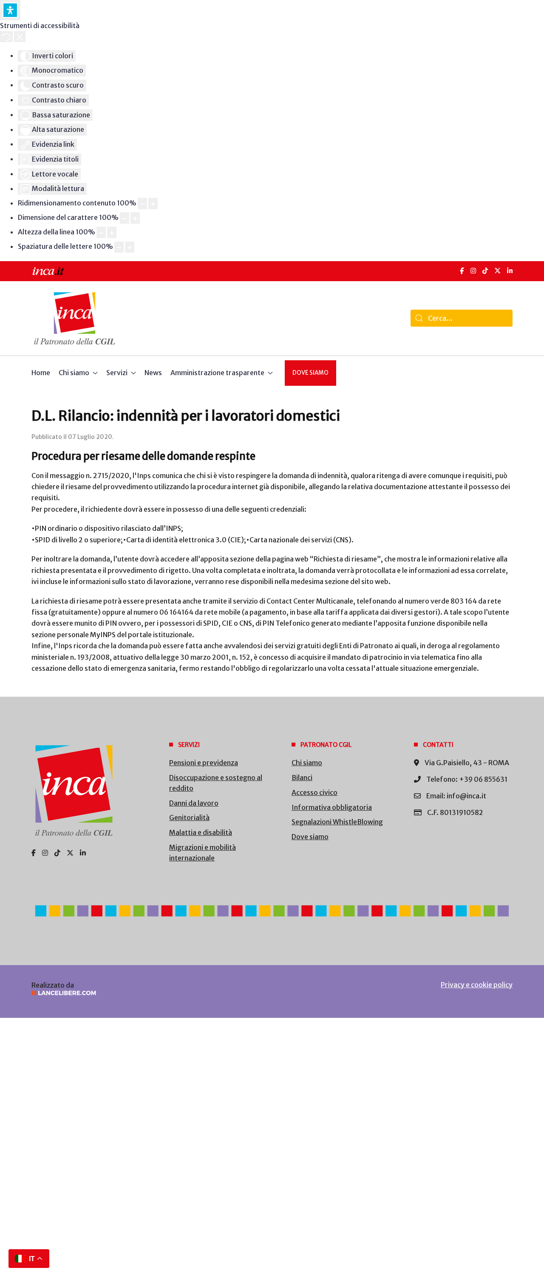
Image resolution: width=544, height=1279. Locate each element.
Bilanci (302, 777)
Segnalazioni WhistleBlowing (337, 822)
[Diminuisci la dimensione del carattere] (124, 218)
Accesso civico (314, 792)
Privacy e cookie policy (477, 984)
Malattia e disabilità (200, 832)
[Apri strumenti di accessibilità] (10, 10)
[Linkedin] (83, 853)
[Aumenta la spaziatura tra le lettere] (129, 247)
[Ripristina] (6, 36)
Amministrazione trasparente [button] (217, 372)
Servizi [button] (117, 372)
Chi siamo (307, 762)
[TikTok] (485, 271)
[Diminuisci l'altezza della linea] (101, 232)
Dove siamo (310, 372)
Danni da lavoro (193, 803)
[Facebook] (462, 271)
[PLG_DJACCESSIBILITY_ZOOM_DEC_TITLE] (142, 203)
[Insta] (45, 853)
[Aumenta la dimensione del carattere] (135, 218)
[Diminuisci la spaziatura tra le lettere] (119, 247)
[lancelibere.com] (144, 993)
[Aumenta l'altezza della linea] (111, 232)
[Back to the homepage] (74, 318)
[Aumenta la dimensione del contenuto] (153, 203)
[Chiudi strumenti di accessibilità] (20, 36)
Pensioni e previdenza (203, 762)
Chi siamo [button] (74, 372)
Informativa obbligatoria (332, 807)
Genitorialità (189, 817)
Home (40, 372)
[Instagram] (473, 271)
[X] (497, 271)
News (153, 372)
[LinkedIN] (510, 271)
